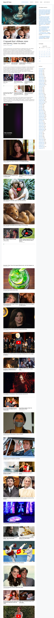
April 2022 (40, 136)
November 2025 (41, 81)
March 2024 (41, 110)
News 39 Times (7, 2)
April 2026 (40, 74)
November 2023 (41, 116)
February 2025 (41, 94)
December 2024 (41, 97)
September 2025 (42, 84)
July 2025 (40, 87)
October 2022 (41, 127)
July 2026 (40, 70)
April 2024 (40, 109)
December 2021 (41, 142)
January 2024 (41, 113)
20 (44, 54)
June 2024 (40, 106)
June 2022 (40, 133)
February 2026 (41, 77)
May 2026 (40, 73)
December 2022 (41, 126)
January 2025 (41, 96)
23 (49, 54)
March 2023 (41, 122)
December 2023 (41, 114)
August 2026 (41, 68)
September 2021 (41, 146)
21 (46, 54)
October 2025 (41, 83)
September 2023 (42, 119)
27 (44, 56)
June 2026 (40, 71)
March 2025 (41, 93)
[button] (19, 15)
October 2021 (41, 145)
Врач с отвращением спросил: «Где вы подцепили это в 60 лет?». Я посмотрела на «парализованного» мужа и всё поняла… (44, 29)
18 (41, 54)
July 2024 (40, 104)
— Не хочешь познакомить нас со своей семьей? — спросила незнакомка (44, 37)
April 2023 (40, 120)
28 (46, 56)
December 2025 (41, 80)
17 (39, 54)
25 (41, 56)
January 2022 (41, 140)
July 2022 (40, 132)
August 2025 (41, 86)
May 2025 (40, 90)
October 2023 (41, 117)
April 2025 (40, 91)
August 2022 (41, 130)
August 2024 (41, 103)
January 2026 (41, 78)
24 (39, 56)
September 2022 (42, 129)
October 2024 (41, 100)
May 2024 (40, 107)
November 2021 (41, 143)
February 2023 (41, 123)
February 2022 (41, 139)
